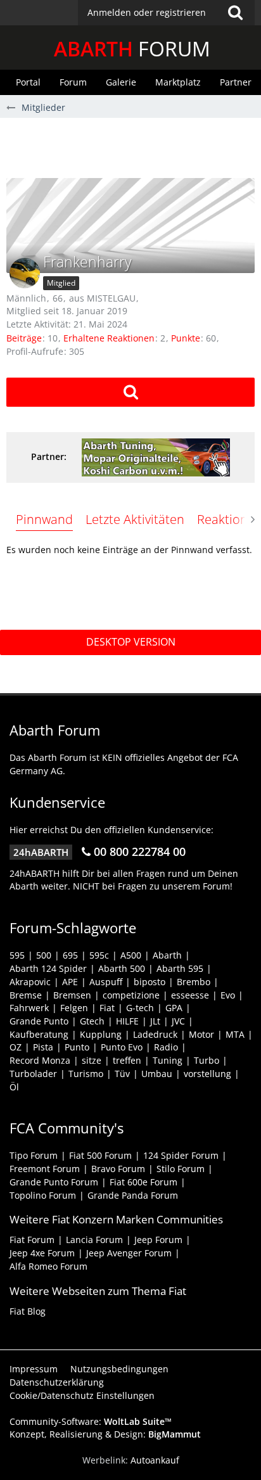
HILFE (127, 1021)
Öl (14, 1087)
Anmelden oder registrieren (146, 12)
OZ (16, 1047)
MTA (235, 1034)
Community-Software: (91, 1421)
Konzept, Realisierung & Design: (105, 1434)
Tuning (167, 1060)
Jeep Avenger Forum (129, 1253)
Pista (43, 1047)
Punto (77, 1047)
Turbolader (33, 1074)
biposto (149, 982)
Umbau (156, 1074)
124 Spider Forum (181, 1155)
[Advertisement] (133, 146)
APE (70, 982)
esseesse (190, 995)
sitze (91, 1060)
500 (43, 955)
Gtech (92, 1021)
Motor (201, 1034)
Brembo (193, 982)
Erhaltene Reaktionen (109, 338)
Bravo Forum (118, 1169)
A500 (130, 955)
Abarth (167, 955)
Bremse (26, 995)
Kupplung (101, 1034)
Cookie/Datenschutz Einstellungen (82, 1395)
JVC (178, 1021)
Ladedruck (155, 1034)
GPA (173, 1008)
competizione (131, 995)
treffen (127, 1060)
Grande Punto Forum (54, 1182)
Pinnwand (44, 519)
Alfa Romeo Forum (48, 1266)
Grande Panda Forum (132, 1195)
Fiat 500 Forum (100, 1155)
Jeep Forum (158, 1240)
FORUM (132, 48)
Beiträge (24, 338)
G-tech (140, 1008)
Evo (227, 995)
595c (99, 955)
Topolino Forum (43, 1195)
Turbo (206, 1060)
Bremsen (72, 995)
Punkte (185, 338)
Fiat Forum (32, 1240)
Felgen (74, 1008)
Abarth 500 (121, 968)
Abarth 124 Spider (48, 968)
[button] (166, 12)
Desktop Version (130, 642)
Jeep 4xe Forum (42, 1253)
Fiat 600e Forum (143, 1182)
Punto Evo (122, 1047)
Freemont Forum (45, 1169)
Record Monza (40, 1060)
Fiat (107, 1008)
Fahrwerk (29, 1008)
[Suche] (235, 12)
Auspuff (105, 982)
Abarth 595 (179, 968)
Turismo (85, 1074)
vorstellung (207, 1074)
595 (17, 955)
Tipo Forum (34, 1155)
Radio (166, 1047)
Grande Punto (39, 1021)
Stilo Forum (180, 1169)
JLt (155, 1021)
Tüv (122, 1074)
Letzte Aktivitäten (135, 519)
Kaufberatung (39, 1034)
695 (70, 955)
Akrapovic (30, 982)
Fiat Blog (28, 1311)
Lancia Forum (94, 1240)
